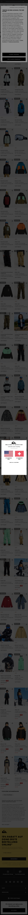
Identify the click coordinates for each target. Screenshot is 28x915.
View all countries (14, 462)
